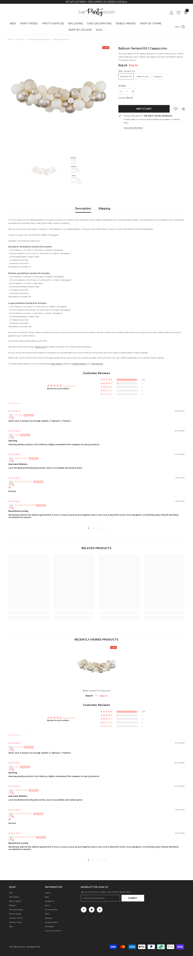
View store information (133, 128)
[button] (107, 380)
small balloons (97, 364)
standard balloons (79, 364)
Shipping (104, 208)
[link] (175, 109)
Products (20, 39)
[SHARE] (182, 109)
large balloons (56, 364)
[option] (58, 96)
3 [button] (98, 528)
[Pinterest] (100, 909)
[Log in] (171, 13)
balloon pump (41, 347)
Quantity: (122, 86)
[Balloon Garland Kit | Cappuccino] (96, 666)
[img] (14, 411)
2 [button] (93, 528)
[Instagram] (92, 909)
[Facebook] (84, 909)
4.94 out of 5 (69, 386)
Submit (132, 898)
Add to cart (144, 109)
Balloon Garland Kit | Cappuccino (96, 691)
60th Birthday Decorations (39, 39)
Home (10, 39)
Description (83, 208)
